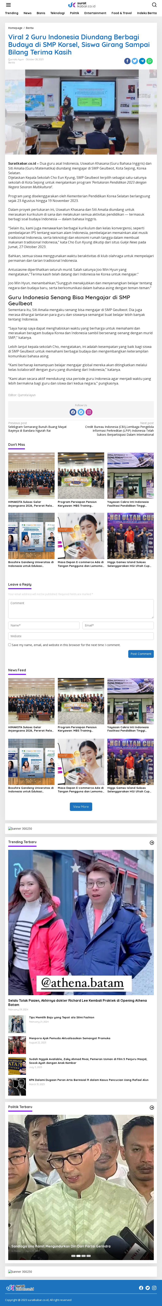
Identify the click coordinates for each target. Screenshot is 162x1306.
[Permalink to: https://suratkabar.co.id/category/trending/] (151, 842)
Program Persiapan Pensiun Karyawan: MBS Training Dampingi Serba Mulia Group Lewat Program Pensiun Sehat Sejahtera (79, 503)
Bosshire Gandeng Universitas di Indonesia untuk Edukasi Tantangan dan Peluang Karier (31, 564)
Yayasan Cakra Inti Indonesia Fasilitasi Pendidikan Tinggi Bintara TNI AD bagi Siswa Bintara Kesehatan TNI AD (128, 503)
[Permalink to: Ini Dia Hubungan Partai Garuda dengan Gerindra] (81, 1187)
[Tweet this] (135, 61)
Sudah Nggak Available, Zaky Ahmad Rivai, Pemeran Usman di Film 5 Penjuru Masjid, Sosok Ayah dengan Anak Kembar (88, 1060)
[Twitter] (81, 412)
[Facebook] (73, 412)
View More (81, 807)
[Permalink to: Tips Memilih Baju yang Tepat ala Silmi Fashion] (17, 1024)
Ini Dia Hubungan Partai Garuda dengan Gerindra (51, 1246)
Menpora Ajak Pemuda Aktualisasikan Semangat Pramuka (69, 1038)
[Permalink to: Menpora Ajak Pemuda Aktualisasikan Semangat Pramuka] (17, 1045)
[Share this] (127, 61)
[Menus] (8, 5)
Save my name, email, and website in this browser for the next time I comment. (66, 645)
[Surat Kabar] (82, 5)
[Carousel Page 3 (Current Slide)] (83, 1256)
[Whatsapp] (149, 61)
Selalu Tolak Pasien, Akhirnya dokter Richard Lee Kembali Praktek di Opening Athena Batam (77, 1002)
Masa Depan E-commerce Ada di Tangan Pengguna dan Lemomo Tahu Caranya (81, 564)
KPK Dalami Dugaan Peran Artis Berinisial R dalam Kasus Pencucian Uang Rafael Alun (88, 1080)
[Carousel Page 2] (78, 1256)
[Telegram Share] (142, 61)
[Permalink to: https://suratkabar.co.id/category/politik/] (151, 1107)
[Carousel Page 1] (73, 1256)
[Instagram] (89, 412)
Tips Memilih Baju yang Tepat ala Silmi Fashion (61, 1017)
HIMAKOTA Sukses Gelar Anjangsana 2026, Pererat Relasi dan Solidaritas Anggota (31, 503)
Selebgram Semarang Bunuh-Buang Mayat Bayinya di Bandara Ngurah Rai (37, 427)
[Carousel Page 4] (88, 1256)
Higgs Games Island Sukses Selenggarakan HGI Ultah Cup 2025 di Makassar (128, 564)
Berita (11, 62)
